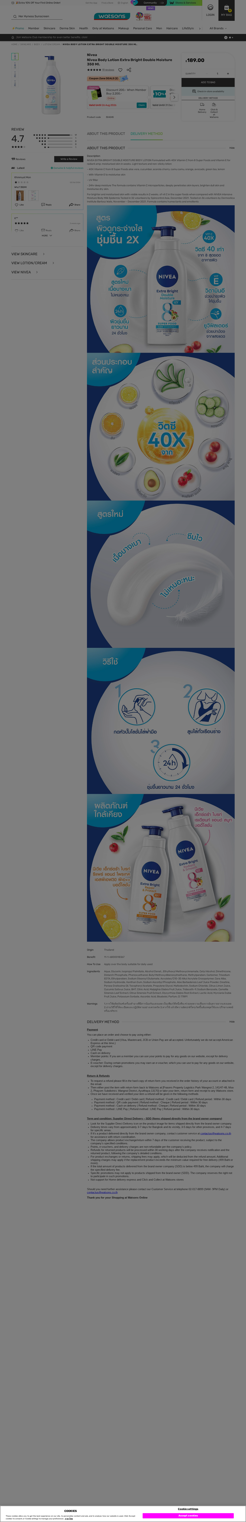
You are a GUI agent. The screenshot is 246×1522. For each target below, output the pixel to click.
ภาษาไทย (69, 1519)
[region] (123, 1514)
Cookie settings (188, 1508)
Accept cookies (188, 1515)
